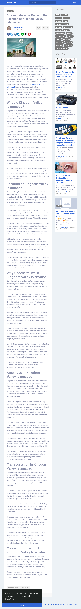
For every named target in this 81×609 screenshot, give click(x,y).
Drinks (58, 21)
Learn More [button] (9, 599)
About (47, 604)
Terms (52, 604)
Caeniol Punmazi (63, 156)
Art (57, 15)
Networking (60, 36)
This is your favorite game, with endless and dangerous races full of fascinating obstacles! (65, 141)
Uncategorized (61, 48)
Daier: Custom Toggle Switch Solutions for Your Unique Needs (65, 74)
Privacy (57, 604)
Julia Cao (60, 87)
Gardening (68, 27)
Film (65, 21)
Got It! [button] (22, 605)
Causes (64, 15)
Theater (59, 45)
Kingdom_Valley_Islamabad (18, 587)
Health (58, 30)
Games (58, 27)
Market (75, 604)
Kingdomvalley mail (18, 27)
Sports (69, 42)
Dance (66, 18)
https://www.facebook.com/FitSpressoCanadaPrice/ (65, 213)
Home (66, 30)
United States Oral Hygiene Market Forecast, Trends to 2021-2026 (64, 179)
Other (10, 11)
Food (66, 24)
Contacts (63, 604)
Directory (69, 604)
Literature (60, 33)
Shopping (59, 42)
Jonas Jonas (61, 118)
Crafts (58, 18)
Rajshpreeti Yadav (63, 192)
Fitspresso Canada (63, 227)
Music (69, 33)
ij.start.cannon (62, 107)
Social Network (11, 2)
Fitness (58, 24)
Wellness (68, 45)
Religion (66, 39)
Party (58, 39)
